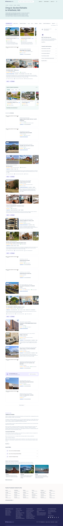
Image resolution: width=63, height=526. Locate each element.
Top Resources (39, 508)
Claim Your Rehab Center (51, 510)
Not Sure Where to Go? (9, 508)
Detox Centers (18, 511)
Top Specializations (29, 508)
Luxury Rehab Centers (19, 510)
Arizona (7, 474)
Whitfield (12, 113)
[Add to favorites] (18, 48)
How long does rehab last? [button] (45, 53)
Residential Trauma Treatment (30, 516)
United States (11, 5)
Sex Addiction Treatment (30, 517)
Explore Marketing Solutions (52, 511)
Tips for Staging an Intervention (41, 513)
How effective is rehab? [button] (45, 55)
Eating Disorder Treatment (30, 510)
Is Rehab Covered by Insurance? (41, 512)
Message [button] (13, 81)
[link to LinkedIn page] (50, 517)
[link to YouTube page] (52, 517)
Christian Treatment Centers (30, 518)
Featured (8, 89)
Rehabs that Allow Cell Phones (20, 518)
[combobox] (26, 2)
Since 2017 (53, 38)
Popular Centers (18, 508)
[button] (11, 25)
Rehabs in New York (8, 512)
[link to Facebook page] (58, 517)
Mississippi (15, 5)
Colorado (22, 474)
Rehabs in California (8, 511)
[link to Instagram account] (56, 517)
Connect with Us (51, 515)
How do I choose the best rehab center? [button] (47, 58)
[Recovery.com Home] (9, 1)
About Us (49, 512)
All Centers (7, 5)
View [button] (7, 81)
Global (19, 89)
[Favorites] (57, 1)
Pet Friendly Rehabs (18, 517)
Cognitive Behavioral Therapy (20, 512)
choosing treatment (19, 420)
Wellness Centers (18, 516)
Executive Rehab (28, 512)
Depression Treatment (29, 511)
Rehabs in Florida (7, 510)
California (12, 89)
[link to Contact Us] (48, 517)
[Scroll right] (57, 23)
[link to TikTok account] (54, 517)
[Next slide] (36, 36)
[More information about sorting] (57, 25)
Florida (16, 89)
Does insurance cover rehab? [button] (45, 48)
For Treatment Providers (52, 508)
